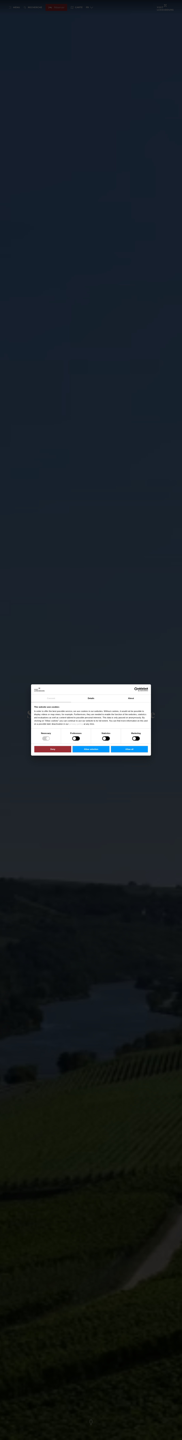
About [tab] (131, 698)
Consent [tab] (51, 698)
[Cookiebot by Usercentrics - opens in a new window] (136, 689)
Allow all (129, 749)
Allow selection (91, 749)
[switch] (76, 738)
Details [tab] (91, 698)
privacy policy (76, 724)
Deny (52, 749)
